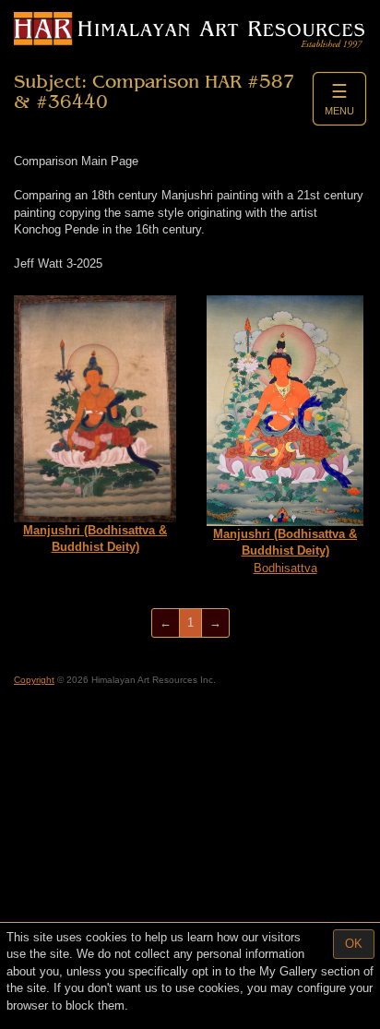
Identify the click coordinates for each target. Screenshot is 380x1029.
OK (353, 944)
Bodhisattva (285, 551)
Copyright (34, 680)
